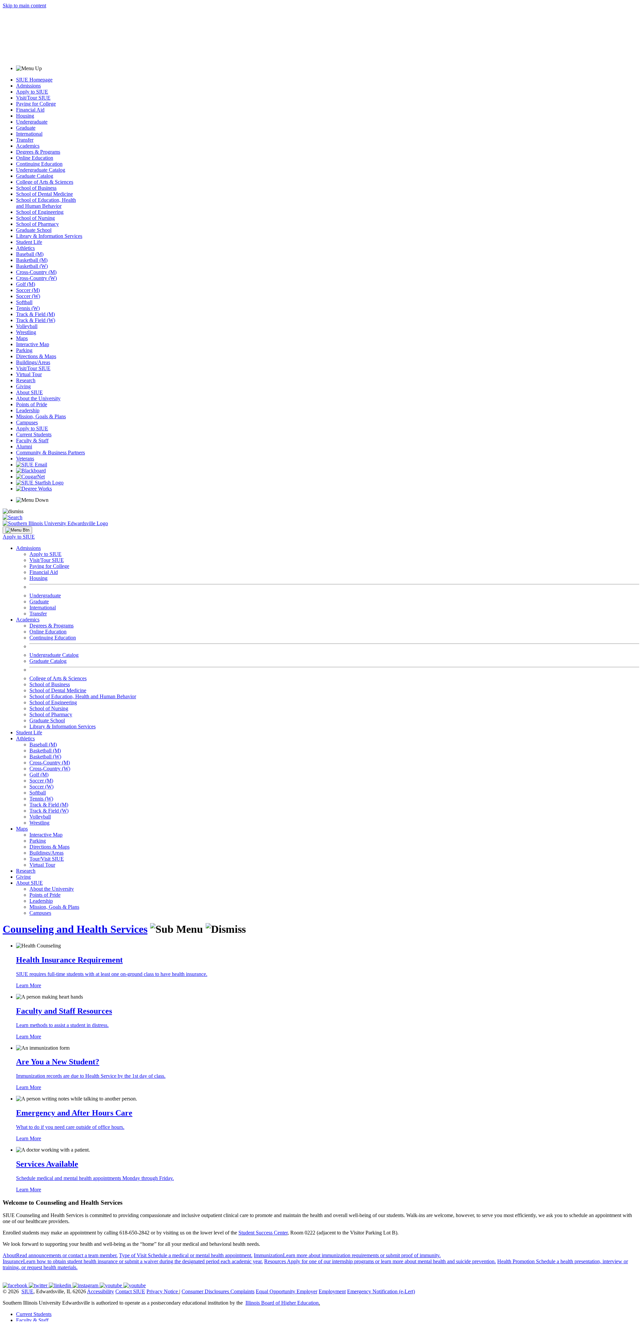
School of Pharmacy (37, 224)
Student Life (29, 242)
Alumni (24, 446)
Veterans (25, 458)
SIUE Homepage (34, 80)
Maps (22, 338)
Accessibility (100, 1291)
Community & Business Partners (50, 452)
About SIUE (29, 392)
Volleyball (26, 326)
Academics (27, 146)
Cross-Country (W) (36, 278)
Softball (24, 302)
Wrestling (26, 332)
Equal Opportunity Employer (286, 1291)
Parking (24, 350)
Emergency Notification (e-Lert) (381, 1291)
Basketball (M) (31, 260)
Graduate (25, 128)
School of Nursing (35, 218)
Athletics (25, 248)
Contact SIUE (130, 1291)
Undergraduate (31, 122)
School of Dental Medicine (44, 194)
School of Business (36, 188)
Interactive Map (32, 344)
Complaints (242, 1291)
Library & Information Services (49, 236)
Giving (23, 386)
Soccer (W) (28, 296)
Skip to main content (24, 5)
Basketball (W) (32, 266)
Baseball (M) (29, 254)
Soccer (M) (28, 290)
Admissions (28, 86)
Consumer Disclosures (205, 1291)
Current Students (33, 434)
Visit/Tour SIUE (33, 98)
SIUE (27, 1291)
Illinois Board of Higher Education (282, 1303)
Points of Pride (31, 404)
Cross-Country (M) (36, 272)
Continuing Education (39, 164)
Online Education (34, 158)
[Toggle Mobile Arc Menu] (17, 530)
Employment (332, 1291)
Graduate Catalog (34, 176)
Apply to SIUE (32, 92)
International (29, 134)
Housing (25, 116)
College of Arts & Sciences (44, 182)
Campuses (27, 422)
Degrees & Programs (38, 152)
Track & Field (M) (35, 314)
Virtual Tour (29, 374)
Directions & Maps (36, 356)
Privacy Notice (162, 1291)
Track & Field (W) (35, 320)
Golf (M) (25, 284)
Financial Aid (30, 110)
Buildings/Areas (33, 362)
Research (25, 380)
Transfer (24, 140)
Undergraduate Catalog (40, 170)
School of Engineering (40, 212)
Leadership (27, 410)
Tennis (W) (28, 308)
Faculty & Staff (32, 440)
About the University (38, 398)
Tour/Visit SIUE (46, 859)
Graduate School (33, 230)
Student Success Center (263, 1232)
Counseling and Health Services (75, 929)
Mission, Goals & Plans (41, 416)
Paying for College (36, 104)
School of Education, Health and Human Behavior (46, 203)
